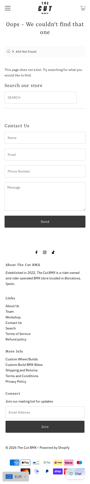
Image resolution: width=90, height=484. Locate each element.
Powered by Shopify (55, 447)
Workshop (13, 317)
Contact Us (14, 322)
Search (11, 328)
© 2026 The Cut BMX (21, 447)
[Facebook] (36, 252)
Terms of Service (18, 333)
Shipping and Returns (22, 370)
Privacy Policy (16, 381)
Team (10, 311)
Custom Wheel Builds (22, 359)
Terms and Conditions (22, 376)
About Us (12, 306)
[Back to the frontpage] (9, 51)
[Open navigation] (7, 8)
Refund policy (16, 339)
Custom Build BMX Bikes (24, 364)
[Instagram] (44, 252)
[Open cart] (83, 8)
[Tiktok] (53, 252)
